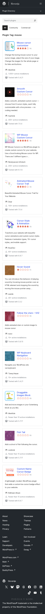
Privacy (5, 529)
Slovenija (12, 581)
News (4, 520)
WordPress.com (10, 557)
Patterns (27, 529)
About (5, 516)
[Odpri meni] (41, 3)
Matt (5, 562)
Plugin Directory (8, 11)
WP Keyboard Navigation (24, 354)
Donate (28, 545)
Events (27, 541)
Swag (27, 549)
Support (5, 541)
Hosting (5, 525)
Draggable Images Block (23, 393)
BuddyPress (8, 570)
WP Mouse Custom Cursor (25, 136)
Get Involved (29, 537)
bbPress (7, 566)
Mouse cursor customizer (24, 44)
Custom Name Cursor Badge (24, 470)
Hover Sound (23, 267)
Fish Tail (21, 432)
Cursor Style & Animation (23, 222)
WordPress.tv (9, 549)
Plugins (27, 525)
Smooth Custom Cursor (25, 90)
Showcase (28, 516)
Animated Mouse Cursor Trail (25, 182)
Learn (4, 537)
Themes (27, 520)
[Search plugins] (35, 20)
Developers (7, 545)
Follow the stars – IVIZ (28, 313)
